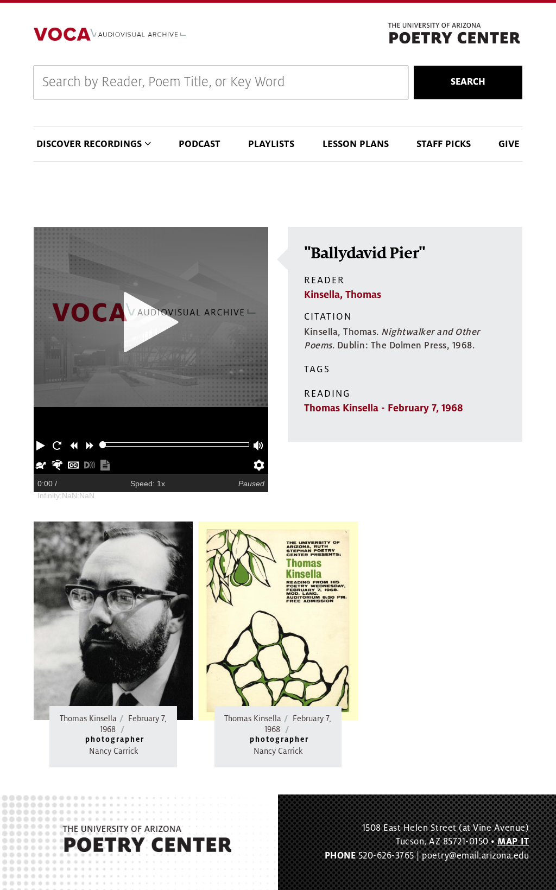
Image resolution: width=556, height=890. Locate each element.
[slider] (102, 444)
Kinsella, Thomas (342, 294)
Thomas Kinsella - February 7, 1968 (383, 408)
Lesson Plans (356, 144)
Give (509, 144)
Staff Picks (443, 144)
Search (468, 82)
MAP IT (513, 842)
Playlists (271, 144)
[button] (41, 444)
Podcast (199, 144)
